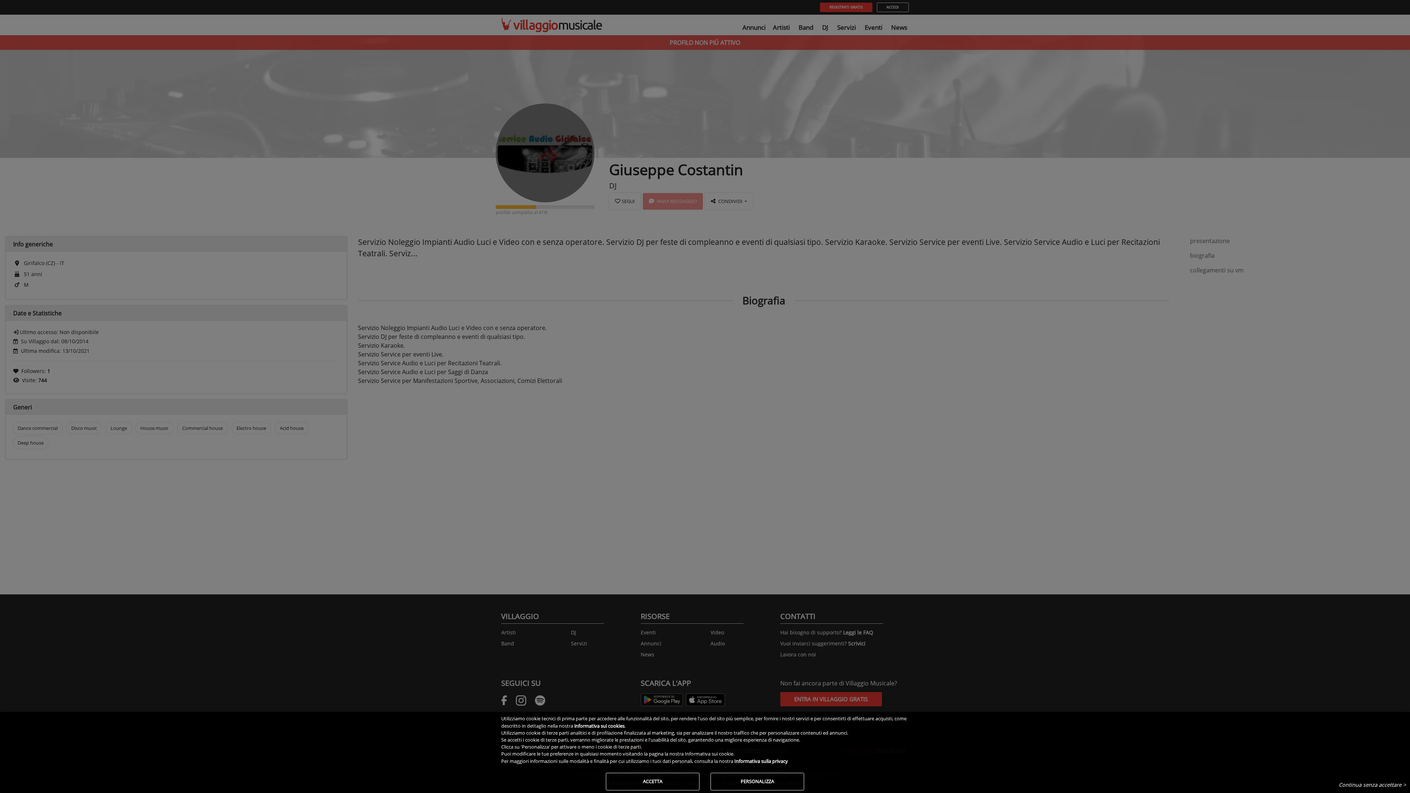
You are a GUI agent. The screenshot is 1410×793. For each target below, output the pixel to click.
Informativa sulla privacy (761, 761)
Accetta (652, 781)
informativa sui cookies (599, 726)
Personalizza (757, 781)
